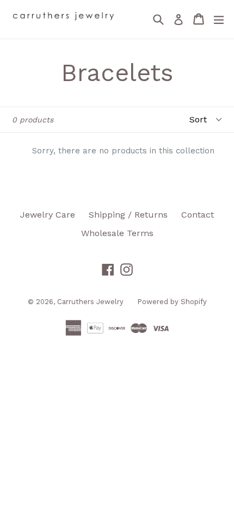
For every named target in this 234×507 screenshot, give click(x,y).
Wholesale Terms (117, 233)
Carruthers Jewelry (90, 302)
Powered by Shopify (172, 302)
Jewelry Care (47, 214)
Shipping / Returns (128, 214)
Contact (197, 214)
